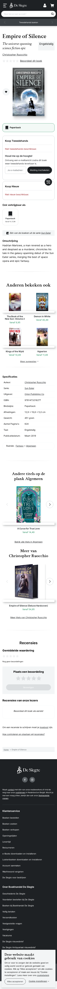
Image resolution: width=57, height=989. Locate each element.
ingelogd (44, 727)
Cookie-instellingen (38, 981)
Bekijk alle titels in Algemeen (29, 542)
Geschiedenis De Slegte (13, 893)
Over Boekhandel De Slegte (18, 886)
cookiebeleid (43, 975)
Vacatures (7, 935)
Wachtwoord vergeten (13, 871)
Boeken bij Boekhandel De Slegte (18, 905)
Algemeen (31, 446)
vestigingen (20, 792)
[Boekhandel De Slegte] (18, 5)
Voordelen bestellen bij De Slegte (18, 899)
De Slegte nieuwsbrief (13, 941)
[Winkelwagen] (52, 5)
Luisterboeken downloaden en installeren (22, 859)
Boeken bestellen (10, 818)
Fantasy (20, 446)
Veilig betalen (8, 911)
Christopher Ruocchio (14, 54)
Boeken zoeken (9, 824)
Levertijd (6, 842)
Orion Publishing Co (34, 394)
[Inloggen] (44, 5)
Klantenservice (11, 810)
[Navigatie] (5, 5)
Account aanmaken (11, 865)
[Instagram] (32, 779)
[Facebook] (25, 779)
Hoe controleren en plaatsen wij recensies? (23, 734)
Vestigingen (8, 929)
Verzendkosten (9, 917)
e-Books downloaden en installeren (19, 853)
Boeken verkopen (10, 829)
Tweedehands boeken (28, 22)
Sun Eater (46, 233)
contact (11, 789)
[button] (5, 22)
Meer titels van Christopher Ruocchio (28, 617)
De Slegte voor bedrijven (14, 877)
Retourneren (8, 847)
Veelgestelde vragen (12, 923)
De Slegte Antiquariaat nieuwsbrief (19, 947)
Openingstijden (9, 835)
